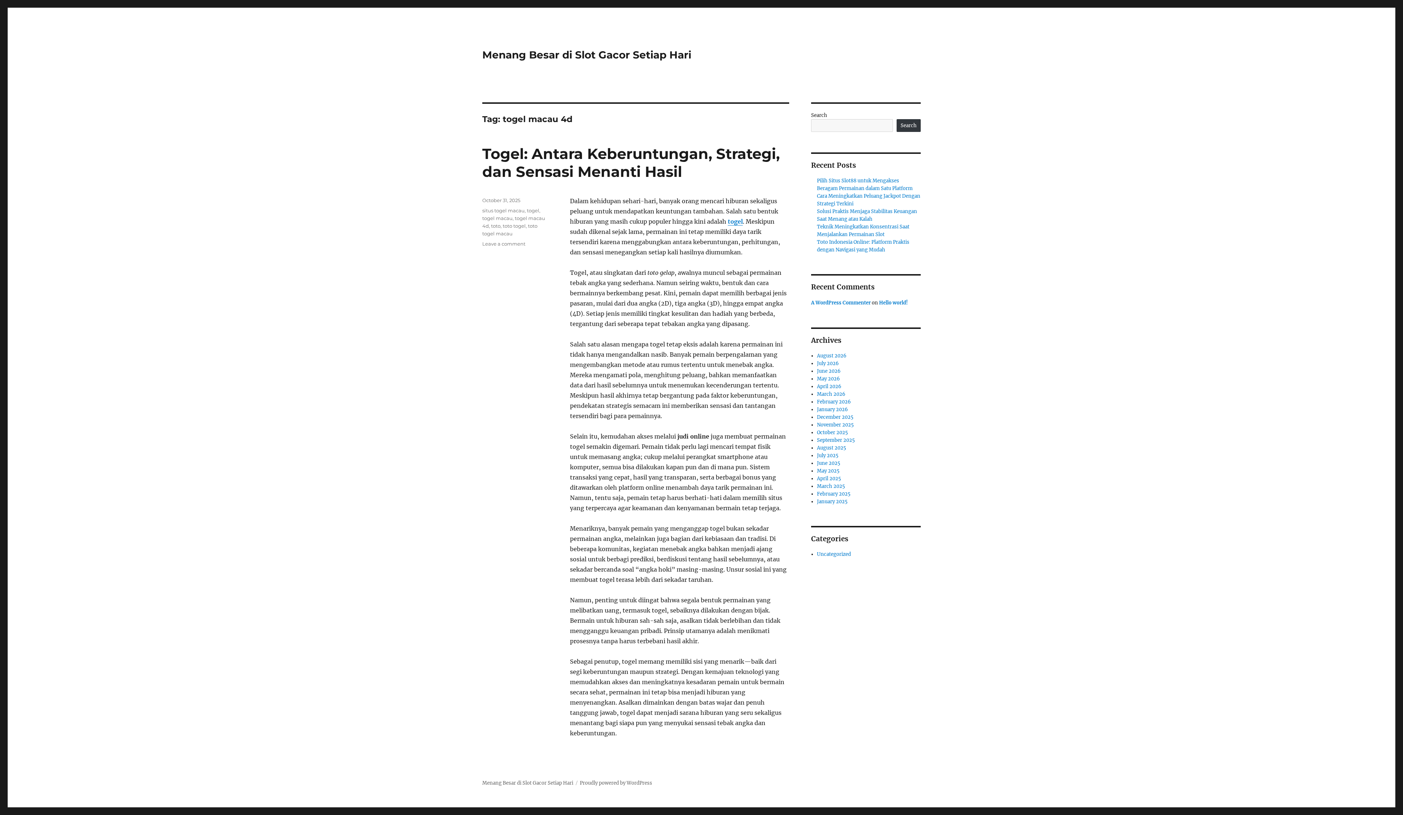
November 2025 (835, 425)
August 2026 (832, 356)
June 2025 (828, 463)
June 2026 (829, 371)
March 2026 (831, 394)
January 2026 (832, 409)
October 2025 (832, 432)
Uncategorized (834, 554)
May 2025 (828, 471)
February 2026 (834, 402)
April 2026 (829, 386)
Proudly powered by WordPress (616, 783)
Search (819, 115)
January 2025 (832, 502)
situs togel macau (503, 210)
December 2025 (835, 417)
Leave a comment (503, 244)
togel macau (497, 218)
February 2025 (834, 494)
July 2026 (828, 363)
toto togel (514, 226)
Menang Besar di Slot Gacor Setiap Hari (586, 55)
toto (496, 226)
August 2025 (831, 448)
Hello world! (893, 303)
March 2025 (831, 486)
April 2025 (829, 478)
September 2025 (836, 440)
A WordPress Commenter (841, 303)
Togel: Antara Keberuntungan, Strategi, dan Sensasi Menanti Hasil (631, 163)
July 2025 (828, 455)
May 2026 (828, 379)
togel (735, 221)
